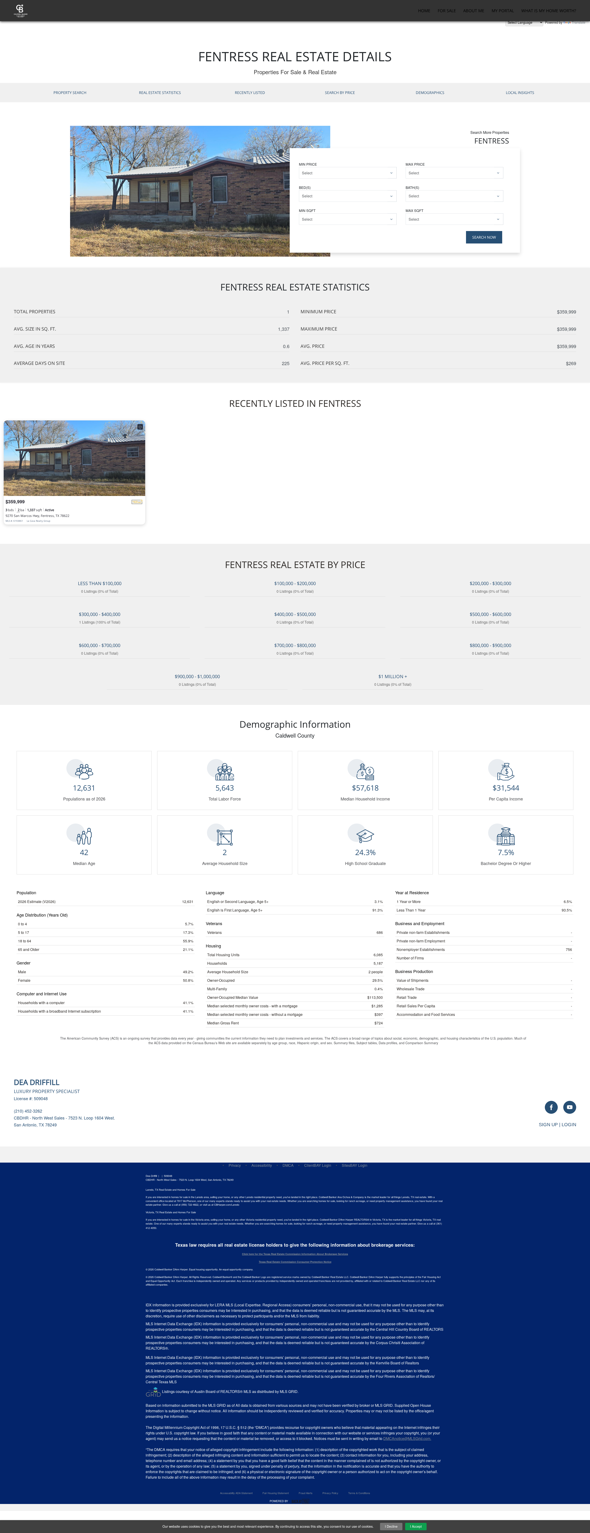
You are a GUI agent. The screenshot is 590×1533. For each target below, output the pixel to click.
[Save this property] (140, 427)
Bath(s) (412, 187)
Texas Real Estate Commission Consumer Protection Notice (295, 1261)
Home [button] (424, 10)
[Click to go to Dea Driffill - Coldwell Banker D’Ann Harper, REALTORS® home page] (20, 10)
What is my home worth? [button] (548, 10)
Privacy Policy (330, 1493)
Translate (578, 22)
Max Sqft (414, 210)
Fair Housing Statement (276, 1493)
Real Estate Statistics (160, 92)
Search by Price (340, 92)
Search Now (484, 237)
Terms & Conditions (359, 1493)
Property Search (69, 92)
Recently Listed (250, 92)
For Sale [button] (447, 10)
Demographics (430, 92)
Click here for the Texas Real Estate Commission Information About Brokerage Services (295, 1254)
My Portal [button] (503, 10)
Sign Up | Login (557, 1124)
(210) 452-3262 (28, 1111)
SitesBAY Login (354, 1165)
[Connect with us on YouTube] (569, 1107)
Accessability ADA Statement (236, 1493)
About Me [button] (473, 10)
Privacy (235, 1165)
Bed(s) (305, 187)
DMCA (288, 1165)
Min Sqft (307, 210)
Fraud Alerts (306, 1493)
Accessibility (261, 1165)
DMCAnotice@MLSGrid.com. (407, 1438)
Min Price (308, 164)
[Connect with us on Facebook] (551, 1107)
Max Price (415, 164)
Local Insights (520, 92)
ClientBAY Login (317, 1165)
